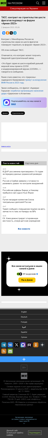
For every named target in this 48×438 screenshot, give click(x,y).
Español (24, 332)
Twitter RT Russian (16, 344)
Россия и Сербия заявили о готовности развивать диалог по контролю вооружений (23, 182)
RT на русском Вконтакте (10, 344)
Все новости (24, 228)
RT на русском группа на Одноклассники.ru (35, 344)
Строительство (18, 113)
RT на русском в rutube (29, 344)
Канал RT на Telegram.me (3, 344)
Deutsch (24, 317)
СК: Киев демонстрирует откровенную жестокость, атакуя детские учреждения (21, 219)
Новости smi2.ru (6, 146)
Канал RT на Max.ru (23, 344)
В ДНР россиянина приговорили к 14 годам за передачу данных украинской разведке (23, 172)
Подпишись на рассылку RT (10, 351)
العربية (24, 327)
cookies (10, 435)
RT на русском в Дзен (42, 344)
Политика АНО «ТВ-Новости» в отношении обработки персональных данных (24, 403)
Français (24, 322)
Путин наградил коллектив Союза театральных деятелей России (18, 200)
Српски (24, 337)
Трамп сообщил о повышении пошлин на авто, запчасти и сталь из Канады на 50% (24, 210)
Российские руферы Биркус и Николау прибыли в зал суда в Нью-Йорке (20, 191)
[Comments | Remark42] (24, 131)
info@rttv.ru (35, 399)
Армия (5, 113)
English (24, 312)
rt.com (23, 386)
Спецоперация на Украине (24, 8)
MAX (13, 104)
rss (3, 351)
